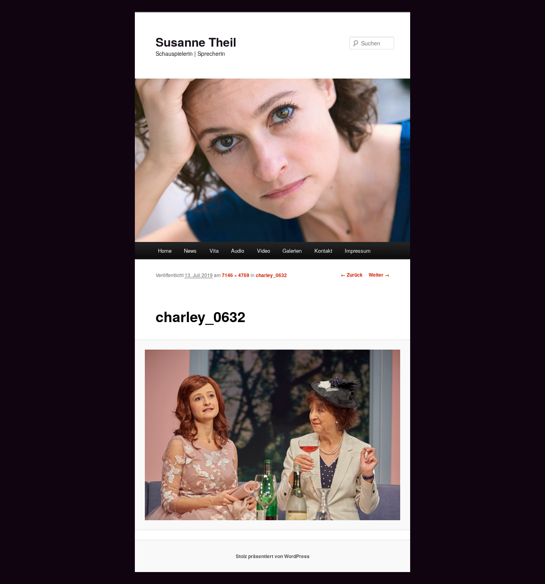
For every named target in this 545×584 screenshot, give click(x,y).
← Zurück (352, 274)
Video (263, 250)
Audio (237, 250)
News (190, 250)
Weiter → (379, 274)
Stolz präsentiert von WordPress (273, 556)
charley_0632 (271, 275)
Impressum (358, 250)
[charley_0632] (273, 435)
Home (165, 250)
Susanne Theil (196, 41)
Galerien (292, 250)
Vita (214, 250)
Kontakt (323, 250)
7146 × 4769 (235, 275)
